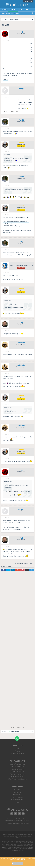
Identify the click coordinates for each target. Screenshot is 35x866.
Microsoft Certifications (17, 764)
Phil (21, 322)
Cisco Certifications (17, 769)
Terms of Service (17, 797)
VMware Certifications (17, 771)
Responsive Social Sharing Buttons (13, 823)
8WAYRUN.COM (25, 822)
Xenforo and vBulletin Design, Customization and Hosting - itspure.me (17, 836)
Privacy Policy (17, 794)
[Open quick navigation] (32, 19)
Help (17, 802)
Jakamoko (21, 343)
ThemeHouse (25, 820)
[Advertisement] (16, 53)
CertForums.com (25, 823)
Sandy (21, 88)
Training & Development (17, 774)
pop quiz (5, 79)
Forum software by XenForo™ (13, 818)
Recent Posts (15, 13)
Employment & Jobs (17, 776)
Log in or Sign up (28, 1)
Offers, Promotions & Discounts (17, 779)
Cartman (21, 509)
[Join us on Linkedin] (19, 813)
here (21, 554)
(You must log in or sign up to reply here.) (24, 563)
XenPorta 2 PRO (10, 822)
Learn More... (20, 863)
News (21, 9)
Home (4, 9)
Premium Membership (17, 753)
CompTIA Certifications (17, 766)
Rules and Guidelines (17, 799)
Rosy (21, 32)
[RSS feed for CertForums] (23, 813)
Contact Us (17, 792)
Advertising (17, 789)
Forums (13, 9)
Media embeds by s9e (23, 818)
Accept (14, 863)
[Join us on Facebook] (12, 813)
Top (17, 739)
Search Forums (6, 13)
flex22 (21, 120)
